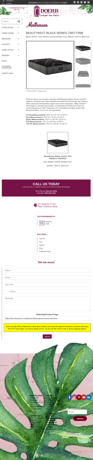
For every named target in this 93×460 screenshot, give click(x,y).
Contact (9, 3)
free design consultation (49, 3)
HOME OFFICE (8, 50)
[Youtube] (85, 2)
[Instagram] (78, 2)
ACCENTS (6, 44)
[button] (11, 27)
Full (40, 242)
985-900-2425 (50, 193)
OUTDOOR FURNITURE (7, 67)
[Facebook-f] (74, 2)
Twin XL (42, 239)
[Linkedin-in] (88, 2)
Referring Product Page (47, 314)
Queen (41, 245)
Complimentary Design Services (17, 8)
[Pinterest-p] (81, 2)
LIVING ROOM (7, 28)
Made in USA (49, 223)
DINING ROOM (8, 33)
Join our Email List (76, 408)
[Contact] (3, 4)
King (41, 248)
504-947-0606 (51, 191)
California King (44, 251)
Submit (47, 336)
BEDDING (5, 55)
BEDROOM (6, 39)
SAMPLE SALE (7, 73)
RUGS (4, 61)
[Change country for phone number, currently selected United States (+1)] (6, 291)
